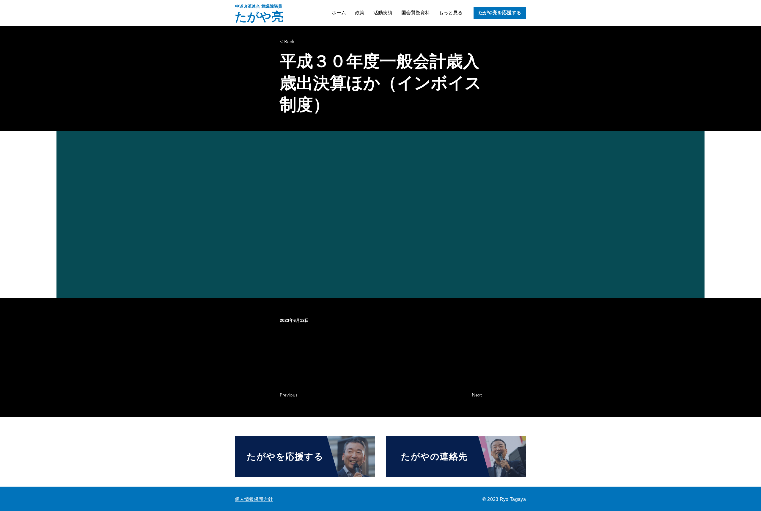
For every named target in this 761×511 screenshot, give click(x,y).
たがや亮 (259, 16)
